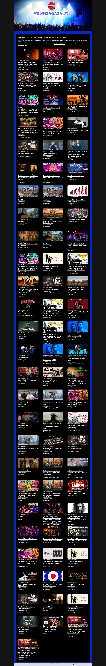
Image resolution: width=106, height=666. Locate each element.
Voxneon (21, 516)
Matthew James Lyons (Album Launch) (50, 154)
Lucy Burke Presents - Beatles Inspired (50, 381)
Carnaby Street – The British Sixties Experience (53, 585)
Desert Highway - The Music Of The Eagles (52, 222)
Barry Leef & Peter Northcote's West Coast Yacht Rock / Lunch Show (76, 381)
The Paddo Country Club (51, 108)
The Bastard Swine (24, 471)
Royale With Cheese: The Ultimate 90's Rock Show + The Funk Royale (76, 631)
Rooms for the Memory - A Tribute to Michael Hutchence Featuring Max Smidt (76, 518)
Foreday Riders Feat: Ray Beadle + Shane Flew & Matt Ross (77, 245)
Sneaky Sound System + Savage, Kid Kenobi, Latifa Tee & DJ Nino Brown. (27, 64)
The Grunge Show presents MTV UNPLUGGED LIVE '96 (77, 539)
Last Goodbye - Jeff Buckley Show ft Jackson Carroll (53, 562)
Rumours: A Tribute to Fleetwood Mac (50, 267)
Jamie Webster (48, 607)
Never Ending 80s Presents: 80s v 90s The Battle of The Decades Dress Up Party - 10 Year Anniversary (28, 111)
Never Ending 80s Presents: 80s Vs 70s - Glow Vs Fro (77, 403)
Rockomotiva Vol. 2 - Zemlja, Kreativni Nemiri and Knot (53, 539)
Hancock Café (23, 425)
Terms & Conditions (34, 664)
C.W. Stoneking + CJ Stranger (77, 130)
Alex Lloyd (21, 200)
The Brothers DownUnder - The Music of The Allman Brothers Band (27, 495)
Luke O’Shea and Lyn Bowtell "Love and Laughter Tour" (77, 472)
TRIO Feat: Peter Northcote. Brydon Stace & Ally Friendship (77, 86)
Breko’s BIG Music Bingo (76, 219)
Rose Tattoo (22, 312)
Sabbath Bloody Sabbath (76, 493)
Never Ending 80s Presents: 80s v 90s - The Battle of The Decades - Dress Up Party (28, 268)
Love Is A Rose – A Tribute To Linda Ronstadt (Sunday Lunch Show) (28, 290)
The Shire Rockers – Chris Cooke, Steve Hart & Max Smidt (27, 86)
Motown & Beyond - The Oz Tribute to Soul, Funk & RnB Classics (28, 132)
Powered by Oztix (72, 664)
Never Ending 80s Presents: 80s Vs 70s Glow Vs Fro (52, 132)
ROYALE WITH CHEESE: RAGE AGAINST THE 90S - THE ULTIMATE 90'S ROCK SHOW (52, 337)
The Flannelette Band (75, 62)
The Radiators (23, 357)
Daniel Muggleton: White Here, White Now (76, 200)
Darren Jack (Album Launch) (28, 380)
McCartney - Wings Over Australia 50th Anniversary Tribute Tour (52, 472)
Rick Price (21, 221)
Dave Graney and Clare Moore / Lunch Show (75, 155)
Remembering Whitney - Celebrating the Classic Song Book (53, 64)
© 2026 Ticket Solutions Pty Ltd (58, 664)
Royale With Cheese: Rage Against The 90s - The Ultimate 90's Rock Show (76, 268)
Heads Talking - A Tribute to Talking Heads (27, 539)
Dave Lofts (21, 334)
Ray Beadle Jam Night (25, 153)
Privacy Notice (44, 664)
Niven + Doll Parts (24, 403)
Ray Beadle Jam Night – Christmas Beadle (26, 607)
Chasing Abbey (23, 629)
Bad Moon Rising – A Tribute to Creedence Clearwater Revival (28, 177)
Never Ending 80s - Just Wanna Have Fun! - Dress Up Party (53, 177)
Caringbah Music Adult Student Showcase (51, 628)
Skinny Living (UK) (74, 336)
